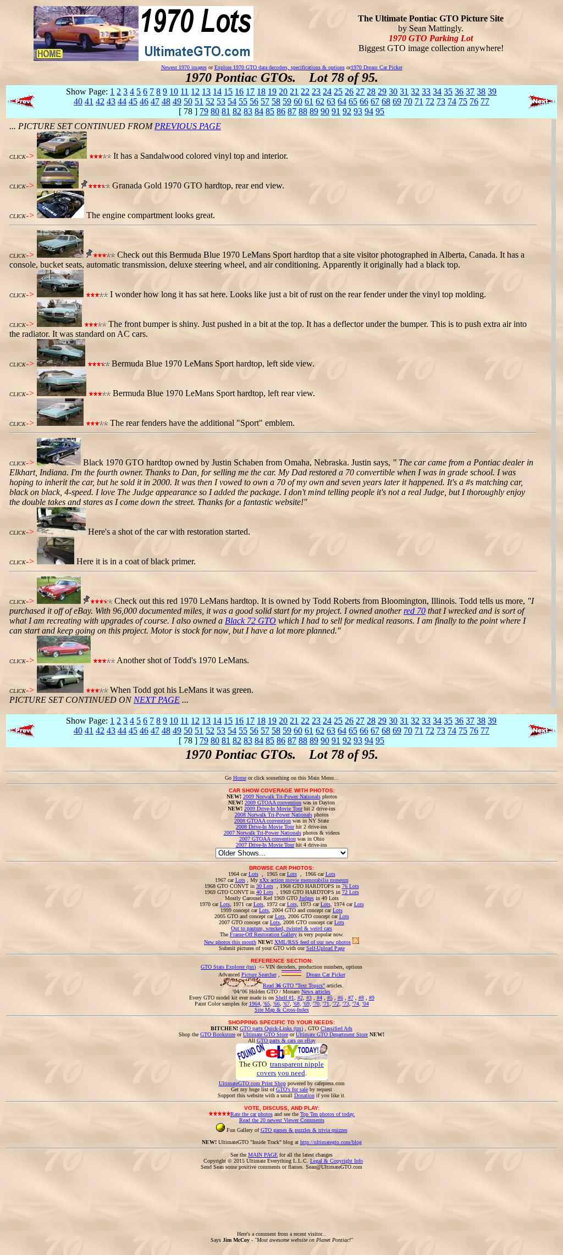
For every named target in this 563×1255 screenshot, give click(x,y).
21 (294, 91)
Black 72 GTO (250, 620)
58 (276, 101)
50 (188, 101)
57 (265, 101)
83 (248, 111)
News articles (315, 992)
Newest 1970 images (184, 67)
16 (239, 91)
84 (259, 111)
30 (393, 91)
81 (226, 111)
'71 (326, 1004)
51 (199, 101)
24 (327, 91)
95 (380, 111)
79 (204, 111)
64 (342, 101)
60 (298, 101)
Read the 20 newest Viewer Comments (281, 1120)
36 (459, 91)
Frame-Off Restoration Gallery (263, 934)
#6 (340, 998)
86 (281, 111)
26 (349, 91)
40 (78, 101)
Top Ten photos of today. (327, 1114)
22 (305, 91)
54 (232, 101)
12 (195, 91)
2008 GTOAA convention (262, 821)
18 (261, 91)
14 (217, 91)
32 (415, 91)
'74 (355, 1004)
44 (122, 101)
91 (336, 111)
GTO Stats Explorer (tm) (228, 967)
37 (470, 91)
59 (287, 101)
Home (239, 778)
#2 (300, 998)
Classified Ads (336, 1028)
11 (184, 91)
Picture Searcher (259, 974)
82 (237, 111)
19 (272, 91)
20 (283, 91)
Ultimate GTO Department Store (332, 1034)
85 (270, 111)
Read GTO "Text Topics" (294, 985)
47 (155, 101)
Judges (306, 898)
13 (206, 91)
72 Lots (350, 892)
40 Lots (264, 892)
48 (166, 101)
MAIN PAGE (263, 1155)
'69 (306, 1004)
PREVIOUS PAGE (187, 126)
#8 (361, 998)
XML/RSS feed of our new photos (312, 942)
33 (426, 91)
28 (371, 91)
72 (430, 101)
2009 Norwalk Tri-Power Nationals (282, 796)
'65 (266, 1004)
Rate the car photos (251, 1114)
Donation (304, 1095)
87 (292, 111)
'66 (276, 1004)
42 (100, 101)
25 (338, 91)
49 (177, 101)
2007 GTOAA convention (267, 839)
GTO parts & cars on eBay (286, 1040)
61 (309, 101)
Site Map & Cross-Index (282, 1010)
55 (243, 101)
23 (316, 91)
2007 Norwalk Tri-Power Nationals (262, 833)
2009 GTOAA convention (273, 802)
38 (481, 91)
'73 (346, 1004)
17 (250, 91)
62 (320, 101)
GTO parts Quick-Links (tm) (271, 1028)
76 (474, 101)
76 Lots (350, 886)
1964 (254, 1004)
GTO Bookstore (217, 1034)
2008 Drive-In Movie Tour (265, 827)
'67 (286, 1004)
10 (173, 91)
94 (369, 111)
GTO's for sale (292, 1089)
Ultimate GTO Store (265, 1034)
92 (347, 111)
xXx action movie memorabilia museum (304, 880)
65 (353, 101)
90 (325, 111)
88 (303, 111)
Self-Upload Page (325, 948)
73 (441, 101)
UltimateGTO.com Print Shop (252, 1083)
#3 (309, 998)
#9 (371, 998)
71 (419, 101)
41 (89, 101)
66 (364, 101)
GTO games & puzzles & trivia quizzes (304, 1130)
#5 (330, 998)
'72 (336, 1004)
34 (437, 91)
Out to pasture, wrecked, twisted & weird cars (281, 928)
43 (111, 101)
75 (463, 101)
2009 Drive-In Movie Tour (273, 809)
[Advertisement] (281, 1194)
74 (452, 101)
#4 (319, 998)
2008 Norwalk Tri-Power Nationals (273, 815)
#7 (351, 998)
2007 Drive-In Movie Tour (265, 845)
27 (360, 91)
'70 (316, 1004)
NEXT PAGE (157, 699)
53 (221, 101)
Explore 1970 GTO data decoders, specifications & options (279, 67)
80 (215, 111)
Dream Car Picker (325, 974)
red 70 (415, 610)
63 (331, 101)
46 (144, 101)
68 (386, 101)
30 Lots (264, 886)
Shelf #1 (284, 998)
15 (228, 91)
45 (133, 101)
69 (397, 101)
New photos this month (230, 942)
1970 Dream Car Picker (376, 67)
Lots (253, 874)
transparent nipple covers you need (290, 1068)
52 (210, 101)
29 (382, 91)
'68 (296, 1004)
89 (314, 111)
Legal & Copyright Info (336, 1161)
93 (358, 111)
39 (492, 91)
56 (254, 101)
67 (375, 101)
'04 (365, 1004)
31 (404, 91)
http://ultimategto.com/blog (331, 1142)
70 (408, 101)
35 (448, 91)
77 (485, 101)
